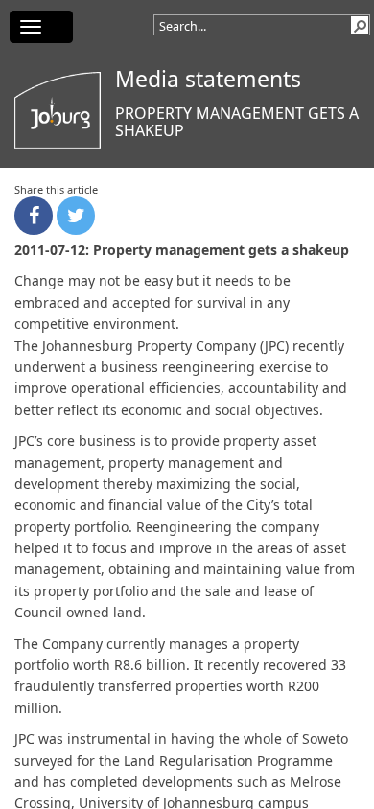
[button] (359, 25)
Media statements (208, 78)
